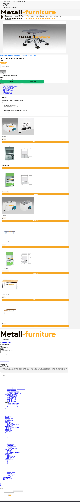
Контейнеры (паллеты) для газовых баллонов (16, 389)
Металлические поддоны (10, 408)
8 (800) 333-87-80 (8, 19)
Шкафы (27, 16)
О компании (5, 4)
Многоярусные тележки (12, 396)
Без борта (9, 476)
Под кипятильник (10, 457)
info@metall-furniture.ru (4, 366)
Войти (10, 495)
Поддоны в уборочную (11, 446)
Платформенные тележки (12, 395)
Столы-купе (9, 473)
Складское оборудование (8, 90)
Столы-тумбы (10, 475)
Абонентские (7, 419)
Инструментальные (9, 420)
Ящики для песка (8, 430)
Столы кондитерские (11, 474)
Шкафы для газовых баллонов (13, 391)
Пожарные (7, 434)
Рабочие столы (8, 379)
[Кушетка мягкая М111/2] (10, 292)
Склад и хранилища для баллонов (14, 393)
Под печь (9, 455)
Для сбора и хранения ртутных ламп (12, 424)
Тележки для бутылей (11, 399)
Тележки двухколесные (11, 397)
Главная (1, 55)
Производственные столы (10, 464)
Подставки (7, 454)
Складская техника (49, 16)
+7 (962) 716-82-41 (4, 365)
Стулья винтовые (8, 380)
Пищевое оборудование (39, 16)
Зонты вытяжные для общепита (13, 452)
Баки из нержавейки (9, 438)
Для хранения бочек (9, 423)
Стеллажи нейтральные (9, 459)
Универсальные (8, 431)
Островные (9, 451)
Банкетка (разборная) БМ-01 (6, 241)
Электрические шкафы (7, 93)
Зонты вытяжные (8, 449)
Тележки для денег (11, 400)
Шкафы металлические (7, 92)
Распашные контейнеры (12, 405)
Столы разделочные (11, 472)
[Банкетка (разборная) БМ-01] (10, 239)
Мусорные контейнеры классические (10, 86)
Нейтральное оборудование (8, 87)
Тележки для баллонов (11, 390)
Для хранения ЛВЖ (9, 425)
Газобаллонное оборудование (11, 388)
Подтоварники (8, 458)
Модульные (7, 432)
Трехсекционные (10, 444)
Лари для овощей (8, 453)
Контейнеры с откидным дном (13, 403)
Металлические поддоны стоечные (14, 409)
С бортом (9, 465)
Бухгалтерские (8, 416)
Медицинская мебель (57, 16)
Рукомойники (9, 447)
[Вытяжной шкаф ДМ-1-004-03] (18, 187)
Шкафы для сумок (8, 428)
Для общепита (10, 445)
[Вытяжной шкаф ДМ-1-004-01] (18, 266)
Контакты (5, 5)
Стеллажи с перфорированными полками (15, 461)
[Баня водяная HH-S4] (18, 134)
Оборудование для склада (19, 16)
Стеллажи (32, 16)
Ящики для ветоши (8, 429)
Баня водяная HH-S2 (5, 215)
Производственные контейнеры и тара (15, 406)
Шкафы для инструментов (10, 378)
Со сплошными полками (12, 462)
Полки (8, 463)
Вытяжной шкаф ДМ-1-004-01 (7, 268)
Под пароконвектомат (11, 456)
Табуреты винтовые (9, 382)
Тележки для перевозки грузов (11, 394)
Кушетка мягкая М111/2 (5, 294)
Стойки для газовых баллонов (13, 392)
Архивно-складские (9, 418)
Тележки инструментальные (10, 383)
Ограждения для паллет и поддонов (14, 410)
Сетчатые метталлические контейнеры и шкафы (14, 407)
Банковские (7, 417)
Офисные (7, 435)
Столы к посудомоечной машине (13, 471)
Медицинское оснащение (8, 55)
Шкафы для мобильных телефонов (12, 427)
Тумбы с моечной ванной (12, 448)
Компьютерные (8, 422)
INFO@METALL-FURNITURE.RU (10, 7)
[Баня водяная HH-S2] (18, 213)
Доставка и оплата (6, 3)
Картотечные (7, 421)
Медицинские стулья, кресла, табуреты (29, 55)
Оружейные (7, 433)
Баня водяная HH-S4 (5, 136)
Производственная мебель (8, 16)
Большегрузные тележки (12, 398)
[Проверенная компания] (5, 342)
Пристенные (9, 450)
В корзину (11, 81)
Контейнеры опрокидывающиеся (13, 404)
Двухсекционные (10, 443)
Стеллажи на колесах (11, 460)
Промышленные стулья (9, 381)
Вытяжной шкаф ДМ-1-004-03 (7, 189)
